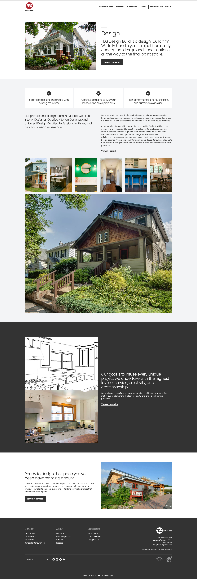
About (142, 7)
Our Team (60, 533)
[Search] (48, 559)
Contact (29, 529)
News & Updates (63, 536)
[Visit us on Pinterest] (60, 559)
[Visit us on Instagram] (57, 559)
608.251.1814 (167, 542)
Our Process (132, 7)
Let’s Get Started (35, 499)
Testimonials (30, 536)
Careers (59, 539)
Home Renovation (106, 7)
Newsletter (29, 539)
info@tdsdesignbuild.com (162, 545)
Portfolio (120, 7)
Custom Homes (94, 536)
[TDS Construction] (31, 6)
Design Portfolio (112, 62)
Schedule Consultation (35, 543)
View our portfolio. (109, 151)
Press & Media (31, 533)
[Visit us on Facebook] (53, 559)
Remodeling (93, 533)
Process (59, 543)
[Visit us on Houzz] (64, 559)
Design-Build (93, 539)
